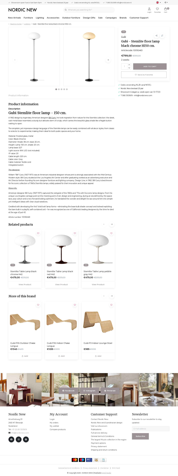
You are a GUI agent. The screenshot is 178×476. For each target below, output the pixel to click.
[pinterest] (26, 439)
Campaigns (111, 18)
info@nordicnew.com (20, 433)
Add (26, 356)
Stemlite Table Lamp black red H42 (60, 273)
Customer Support (139, 18)
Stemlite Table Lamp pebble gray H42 (97, 273)
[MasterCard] (75, 460)
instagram (90, 391)
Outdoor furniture (71, 18)
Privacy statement (90, 468)
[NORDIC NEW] (22, 10)
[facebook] (11, 439)
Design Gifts (89, 18)
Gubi (123, 37)
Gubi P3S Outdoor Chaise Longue (22, 344)
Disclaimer (104, 468)
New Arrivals (14, 18)
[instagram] (19, 439)
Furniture (28, 18)
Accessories (53, 18)
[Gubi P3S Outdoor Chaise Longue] (24, 321)
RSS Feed (116, 468)
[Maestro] (82, 460)
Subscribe (140, 436)
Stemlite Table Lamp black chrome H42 (23, 273)
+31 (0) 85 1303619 (19, 429)
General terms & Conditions (69, 468)
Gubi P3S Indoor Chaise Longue (58, 344)
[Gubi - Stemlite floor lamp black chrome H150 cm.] (34, 56)
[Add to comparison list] (162, 35)
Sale (100, 18)
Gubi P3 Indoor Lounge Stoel (98, 343)
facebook (70, 391)
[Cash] (96, 460)
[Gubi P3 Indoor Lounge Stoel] (98, 321)
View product (25, 284)
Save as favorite (145, 75)
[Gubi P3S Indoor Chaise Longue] (61, 321)
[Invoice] (103, 460)
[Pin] (89, 460)
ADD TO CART (149, 66)
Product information (18, 95)
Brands (123, 18)
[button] (56, 89)
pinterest (111, 391)
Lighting (40, 18)
